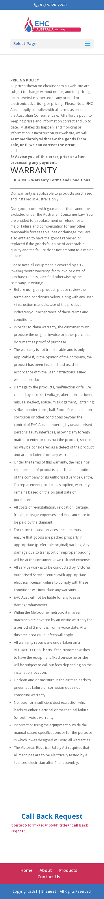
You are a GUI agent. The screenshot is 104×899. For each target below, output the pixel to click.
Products (68, 870)
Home (26, 870)
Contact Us (49, 876)
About (46, 870)
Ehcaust (48, 891)
